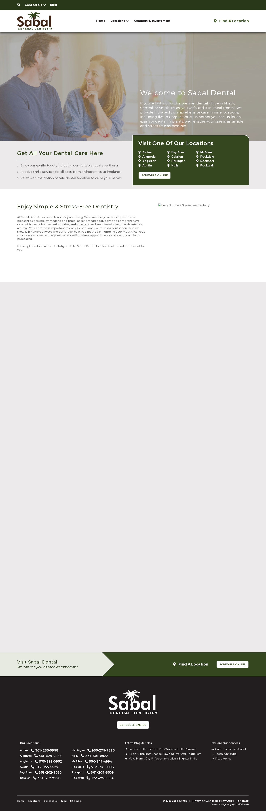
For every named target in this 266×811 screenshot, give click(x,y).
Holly (175, 165)
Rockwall (207, 165)
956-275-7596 (64, 551)
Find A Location (233, 21)
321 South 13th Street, (62, 559)
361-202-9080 (135, 469)
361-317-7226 (206, 469)
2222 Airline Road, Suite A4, (62, 396)
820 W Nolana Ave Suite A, (204, 559)
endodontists (79, 224)
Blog (53, 5)
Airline (147, 152)
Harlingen (178, 161)
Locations (118, 21)
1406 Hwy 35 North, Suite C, (133, 641)
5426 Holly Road (133, 559)
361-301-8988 (135, 551)
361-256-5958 (64, 388)
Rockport (207, 161)
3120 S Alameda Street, (133, 396)
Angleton (149, 161)
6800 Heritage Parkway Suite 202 (204, 641)
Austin (147, 165)
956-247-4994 (206, 551)
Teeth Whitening (226, 754)
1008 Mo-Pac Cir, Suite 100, (61, 478)
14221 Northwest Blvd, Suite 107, (204, 478)
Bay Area (178, 152)
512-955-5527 (64, 469)
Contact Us (33, 5)
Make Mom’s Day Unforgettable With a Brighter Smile (163, 758)
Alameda (149, 157)
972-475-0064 (206, 632)
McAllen (206, 152)
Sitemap (243, 800)
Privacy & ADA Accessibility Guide (213, 800)
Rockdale (207, 157)
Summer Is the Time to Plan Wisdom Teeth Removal (162, 749)
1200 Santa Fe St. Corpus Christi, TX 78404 (133, 478)
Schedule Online (155, 175)
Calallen (177, 157)
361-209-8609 (135, 632)
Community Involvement (152, 21)
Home (100, 21)
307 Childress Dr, (62, 641)
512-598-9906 (64, 632)
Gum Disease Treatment (230, 749)
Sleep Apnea (223, 758)
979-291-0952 (206, 388)
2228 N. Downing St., (204, 396)
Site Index (76, 801)
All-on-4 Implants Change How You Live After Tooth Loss (165, 754)
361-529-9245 (135, 388)
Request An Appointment (131, 406)
